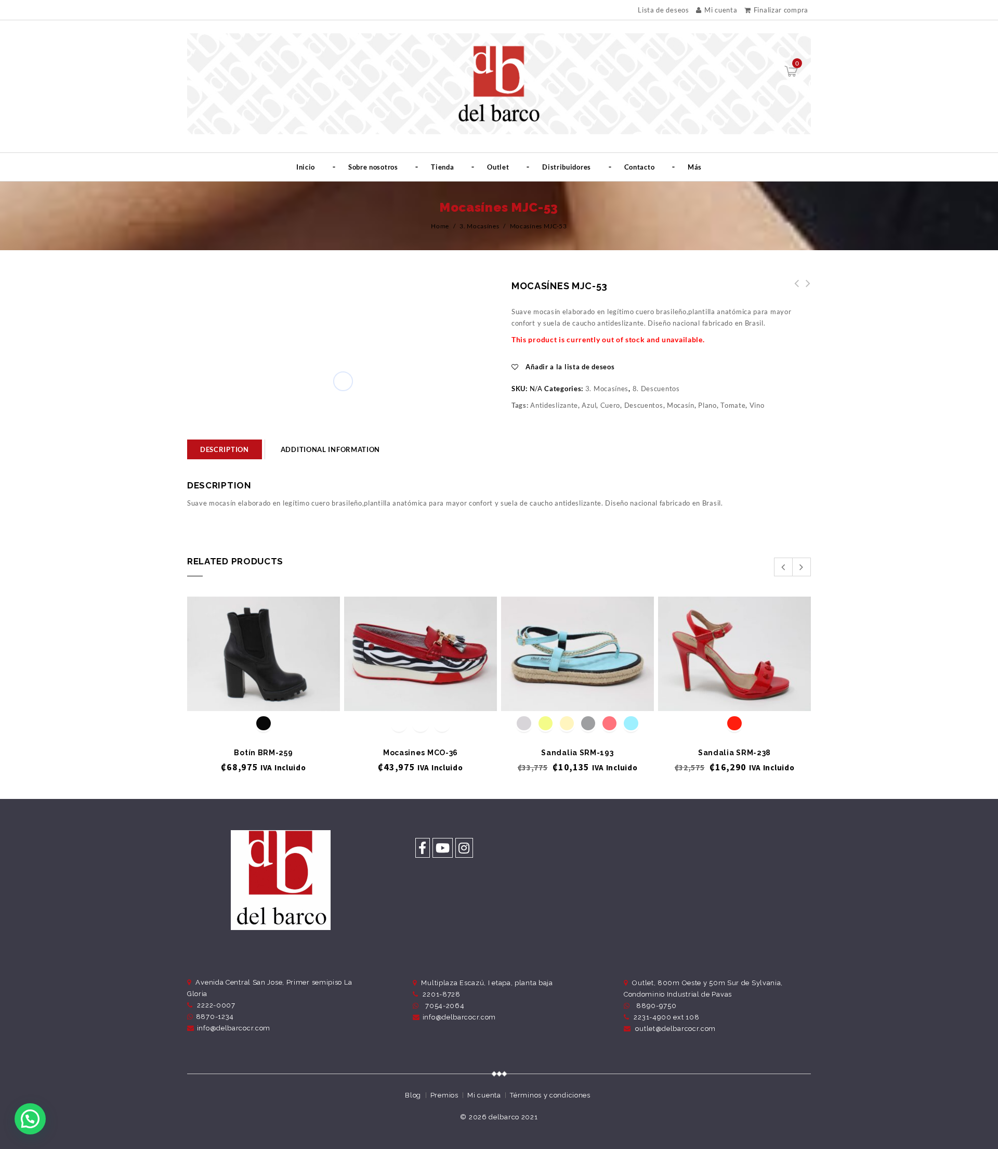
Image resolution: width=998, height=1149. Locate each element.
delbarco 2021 (513, 1117)
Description (224, 449)
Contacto (639, 167)
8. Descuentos (656, 388)
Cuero (610, 405)
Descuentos (643, 405)
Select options (264, 694)
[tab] (224, 449)
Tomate (732, 405)
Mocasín (680, 405)
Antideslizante (554, 405)
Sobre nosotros (373, 167)
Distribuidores (566, 167)
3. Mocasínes (479, 226)
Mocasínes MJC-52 (805, 289)
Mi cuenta (720, 10)
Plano (707, 405)
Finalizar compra (781, 10)
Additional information (330, 449)
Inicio (305, 167)
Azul (589, 405)
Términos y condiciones (550, 1095)
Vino (757, 405)
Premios (444, 1095)
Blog (413, 1095)
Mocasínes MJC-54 (793, 289)
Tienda (442, 167)
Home (440, 226)
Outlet (498, 167)
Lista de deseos (663, 10)
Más (695, 167)
